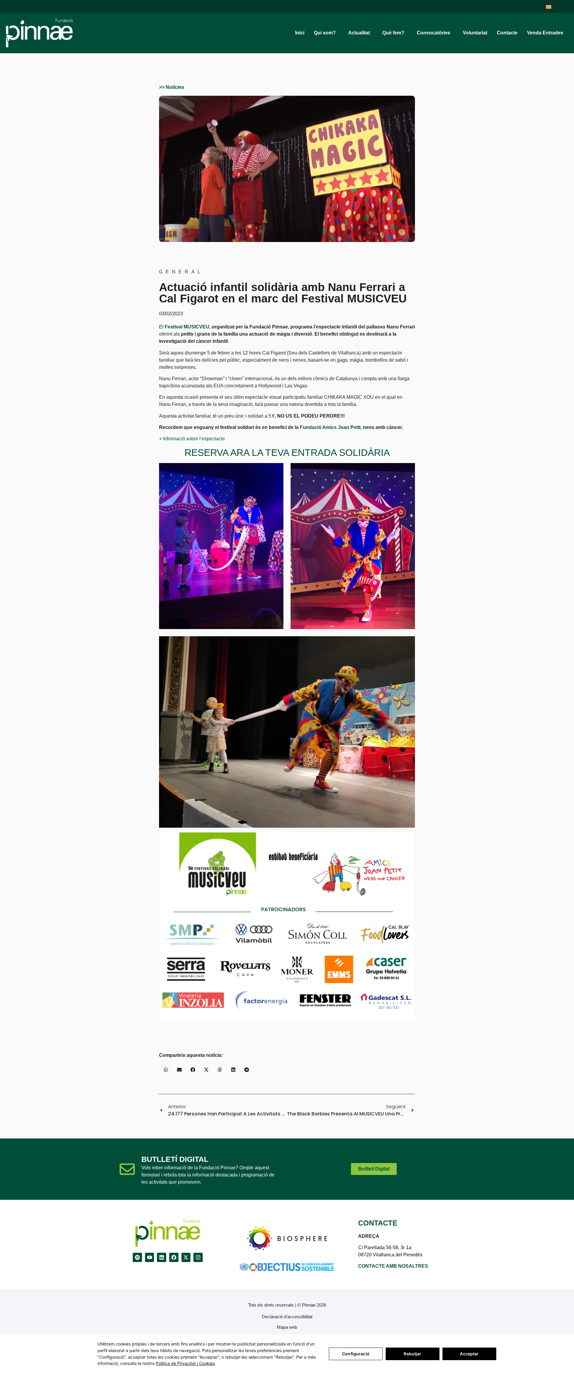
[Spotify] (137, 1257)
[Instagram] (198, 1257)
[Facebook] (173, 1257)
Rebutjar (412, 1353)
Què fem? (393, 32)
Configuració (356, 1353)
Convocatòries (433, 32)
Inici (299, 32)
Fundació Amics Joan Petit (330, 427)
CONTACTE (377, 1223)
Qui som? (325, 32)
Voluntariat (475, 32)
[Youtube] (149, 1257)
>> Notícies (171, 87)
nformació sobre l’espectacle (194, 438)
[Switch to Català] (548, 6)
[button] (165, 1069)
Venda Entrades (545, 32)
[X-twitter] (186, 1257)
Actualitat (359, 32)
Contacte (507, 32)
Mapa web (287, 1327)
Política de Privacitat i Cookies (185, 1363)
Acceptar (469, 1353)
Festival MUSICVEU (187, 326)
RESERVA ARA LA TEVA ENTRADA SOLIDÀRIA (287, 452)
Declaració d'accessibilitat (287, 1316)
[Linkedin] (161, 1257)
